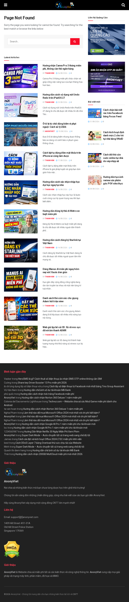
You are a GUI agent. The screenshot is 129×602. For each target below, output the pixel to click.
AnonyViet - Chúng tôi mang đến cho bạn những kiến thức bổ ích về (42, 594)
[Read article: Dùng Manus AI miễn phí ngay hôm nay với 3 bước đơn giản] (21, 280)
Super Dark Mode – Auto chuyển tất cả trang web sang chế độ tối (56, 435)
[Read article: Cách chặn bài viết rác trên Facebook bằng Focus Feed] (94, 113)
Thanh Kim (49, 73)
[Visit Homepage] (64, 5)
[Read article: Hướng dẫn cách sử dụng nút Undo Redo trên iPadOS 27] (21, 105)
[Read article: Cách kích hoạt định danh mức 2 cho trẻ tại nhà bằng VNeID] (94, 135)
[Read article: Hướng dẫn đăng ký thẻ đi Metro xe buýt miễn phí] (21, 221)
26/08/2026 (62, 73)
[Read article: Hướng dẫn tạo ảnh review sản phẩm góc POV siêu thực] (94, 180)
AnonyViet (50, 131)
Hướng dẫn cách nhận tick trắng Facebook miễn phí (47, 394)
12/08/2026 (62, 335)
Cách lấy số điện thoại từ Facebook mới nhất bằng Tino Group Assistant (86, 386)
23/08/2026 (62, 102)
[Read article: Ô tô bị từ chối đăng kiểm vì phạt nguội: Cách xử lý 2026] (21, 134)
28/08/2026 (94, 189)
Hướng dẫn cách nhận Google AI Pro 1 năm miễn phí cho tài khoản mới (58, 424)
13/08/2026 (62, 306)
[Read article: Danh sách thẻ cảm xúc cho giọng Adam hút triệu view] (21, 309)
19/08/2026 (63, 131)
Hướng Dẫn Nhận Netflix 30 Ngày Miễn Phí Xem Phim (51, 431)
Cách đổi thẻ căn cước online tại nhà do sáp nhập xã (113, 158)
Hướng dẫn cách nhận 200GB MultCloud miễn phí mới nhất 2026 (48, 454)
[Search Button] (123, 5)
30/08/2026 (94, 144)
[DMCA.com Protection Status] (12, 549)
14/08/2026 (62, 248)
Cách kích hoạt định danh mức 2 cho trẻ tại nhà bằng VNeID (113, 135)
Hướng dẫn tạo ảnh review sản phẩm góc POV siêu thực (113, 180)
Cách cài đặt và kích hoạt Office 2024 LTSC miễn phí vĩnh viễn (50, 439)
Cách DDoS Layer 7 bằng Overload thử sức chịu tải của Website (48, 443)
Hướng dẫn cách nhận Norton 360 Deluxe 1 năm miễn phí (51, 397)
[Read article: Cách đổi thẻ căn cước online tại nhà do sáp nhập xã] (94, 158)
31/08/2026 (94, 122)
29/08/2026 (94, 166)
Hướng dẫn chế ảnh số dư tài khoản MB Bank (47, 390)
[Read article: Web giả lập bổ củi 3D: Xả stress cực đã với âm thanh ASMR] (21, 338)
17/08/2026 (62, 160)
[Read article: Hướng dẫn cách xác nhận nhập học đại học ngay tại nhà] (21, 192)
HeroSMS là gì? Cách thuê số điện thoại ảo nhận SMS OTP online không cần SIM (60, 378)
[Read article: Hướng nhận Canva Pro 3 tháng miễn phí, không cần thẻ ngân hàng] (21, 76)
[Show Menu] (5, 5)
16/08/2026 (62, 189)
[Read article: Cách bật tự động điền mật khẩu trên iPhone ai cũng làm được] (21, 163)
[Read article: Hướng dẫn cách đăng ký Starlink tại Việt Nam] (21, 250)
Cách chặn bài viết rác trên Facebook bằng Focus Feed (113, 113)
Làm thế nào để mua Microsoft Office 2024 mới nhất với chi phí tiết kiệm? (62, 412)
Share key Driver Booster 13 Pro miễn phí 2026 (42, 382)
